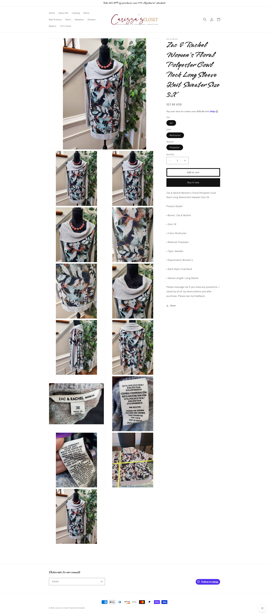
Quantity (170, 154)
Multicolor (175, 135)
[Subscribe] (101, 581)
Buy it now (193, 182)
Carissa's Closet (61, 608)
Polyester (175, 147)
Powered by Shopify (77, 608)
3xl (171, 123)
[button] (204, 19)
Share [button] (173, 305)
